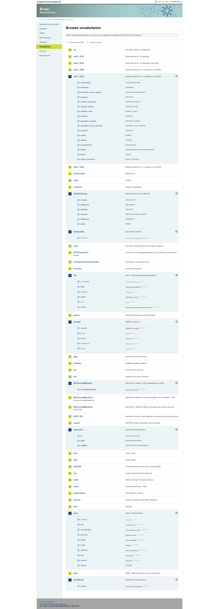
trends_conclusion (87, 159)
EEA (49, 2)
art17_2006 (79, 70)
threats (83, 150)
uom (76, 513)
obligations (84, 219)
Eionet (49, 19)
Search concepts (96, 42)
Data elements (45, 38)
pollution (84, 116)
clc (81, 436)
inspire (77, 423)
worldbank (79, 580)
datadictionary (80, 194)
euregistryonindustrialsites (86, 262)
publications (79, 493)
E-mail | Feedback (46, 602)
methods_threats (87, 107)
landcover (78, 430)
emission (84, 535)
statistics (83, 550)
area (82, 525)
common (78, 187)
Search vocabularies (77, 42)
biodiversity (79, 174)
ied (75, 377)
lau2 (76, 460)
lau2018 (77, 466)
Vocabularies (45, 47)
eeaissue (83, 214)
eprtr (76, 246)
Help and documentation (49, 24)
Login (159, 1)
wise (76, 573)
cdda (76, 180)
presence (84, 131)
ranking (83, 140)
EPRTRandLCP (81, 252)
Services (42, 51)
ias (75, 370)
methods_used (86, 111)
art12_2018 (79, 63)
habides (77, 363)
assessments (85, 83)
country (83, 586)
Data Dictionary (58, 19)
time (82, 555)
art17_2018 (79, 167)
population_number (88, 121)
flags (82, 287)
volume (83, 565)
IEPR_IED (78, 416)
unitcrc (83, 307)
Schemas (43, 42)
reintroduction (86, 145)
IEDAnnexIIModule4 (83, 407)
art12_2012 (79, 56)
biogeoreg (84, 87)
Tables (42, 33)
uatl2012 (83, 445)
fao (75, 275)
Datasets (43, 29)
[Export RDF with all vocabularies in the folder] (176, 76)
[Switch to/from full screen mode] (167, 2)
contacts (83, 200)
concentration (85, 530)
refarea (83, 297)
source (83, 338)
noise (76, 486)
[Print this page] (163, 2)
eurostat (77, 269)
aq (75, 50)
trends (82, 154)
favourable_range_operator (91, 92)
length (82, 540)
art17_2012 (79, 76)
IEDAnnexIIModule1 (83, 383)
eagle (82, 441)
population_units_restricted (91, 126)
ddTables (84, 209)
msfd (76, 480)
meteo (82, 545)
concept (83, 328)
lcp (75, 473)
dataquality (79, 232)
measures (84, 97)
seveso (77, 500)
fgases (77, 315)
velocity (83, 560)
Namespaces (44, 55)
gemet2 (77, 322)
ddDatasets (84, 205)
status (82, 224)
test (75, 506)
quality (83, 135)
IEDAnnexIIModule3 (83, 397)
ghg (75, 356)
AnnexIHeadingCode (88, 389)
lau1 (76, 453)
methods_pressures (88, 102)
